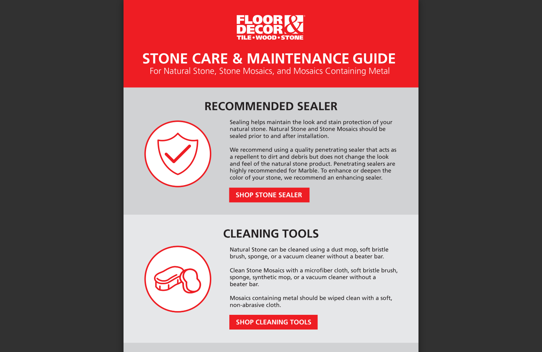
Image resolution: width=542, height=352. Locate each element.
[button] (284, 338)
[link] (269, 195)
